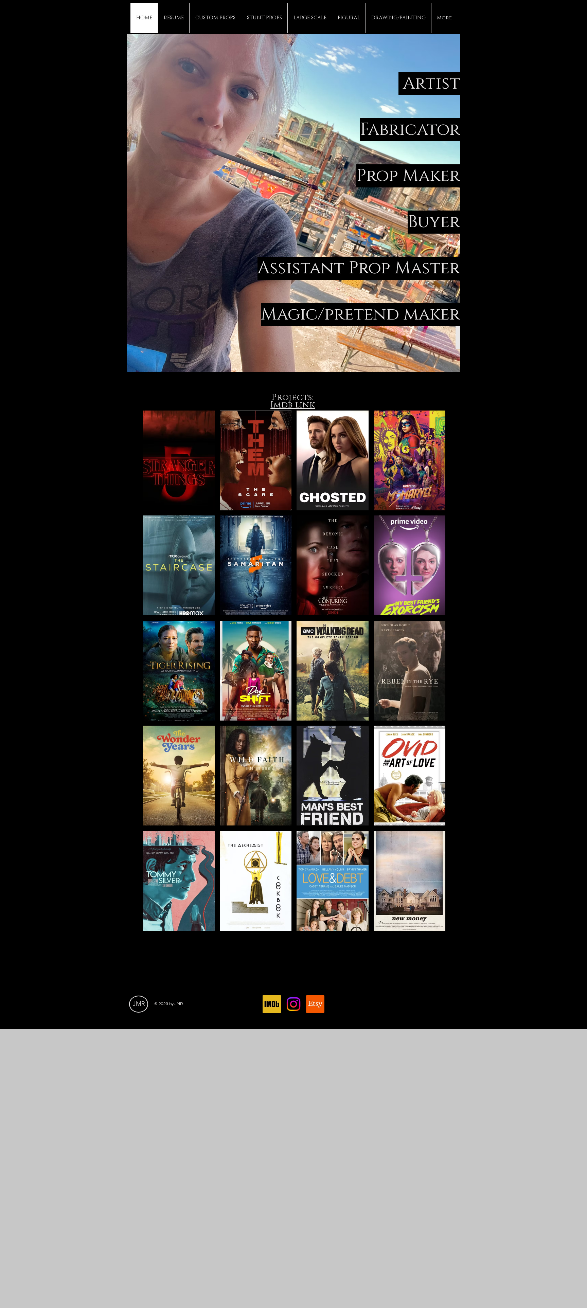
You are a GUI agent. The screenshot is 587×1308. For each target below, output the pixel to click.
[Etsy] (315, 1004)
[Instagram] (293, 1004)
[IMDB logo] (272, 1004)
